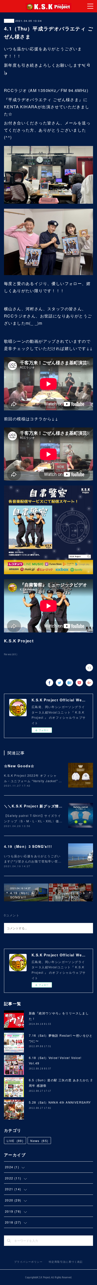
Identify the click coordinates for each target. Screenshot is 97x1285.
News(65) (10, 654)
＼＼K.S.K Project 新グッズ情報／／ (37, 805)
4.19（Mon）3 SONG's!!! (28, 846)
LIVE (15, 1141)
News (9, 21)
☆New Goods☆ (19, 765)
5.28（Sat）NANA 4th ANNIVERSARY (60, 1102)
